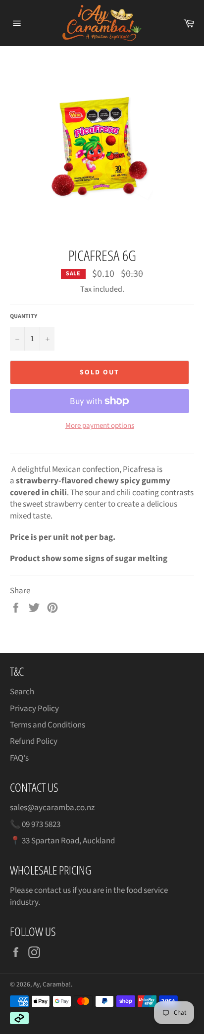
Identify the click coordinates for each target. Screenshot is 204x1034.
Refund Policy (33, 741)
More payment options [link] (99, 426)
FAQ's (19, 758)
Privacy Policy (34, 709)
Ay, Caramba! (52, 984)
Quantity (23, 316)
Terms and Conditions (47, 725)
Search (22, 692)
